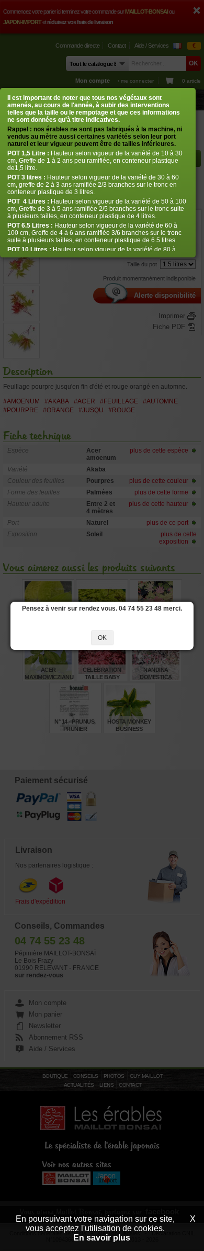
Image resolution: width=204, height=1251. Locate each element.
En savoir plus (101, 1237)
